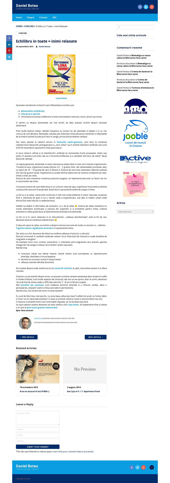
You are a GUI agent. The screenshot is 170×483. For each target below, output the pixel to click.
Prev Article (27, 337)
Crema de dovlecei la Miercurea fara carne (134, 72)
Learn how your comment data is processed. (73, 451)
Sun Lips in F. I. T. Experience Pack (83, 391)
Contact (43, 17)
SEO (54, 17)
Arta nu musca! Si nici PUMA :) (34, 391)
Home (19, 17)
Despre (30, 17)
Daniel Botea (27, 5)
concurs (29, 26)
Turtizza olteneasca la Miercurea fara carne (135, 89)
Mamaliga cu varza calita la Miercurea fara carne (133, 56)
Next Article (94, 337)
